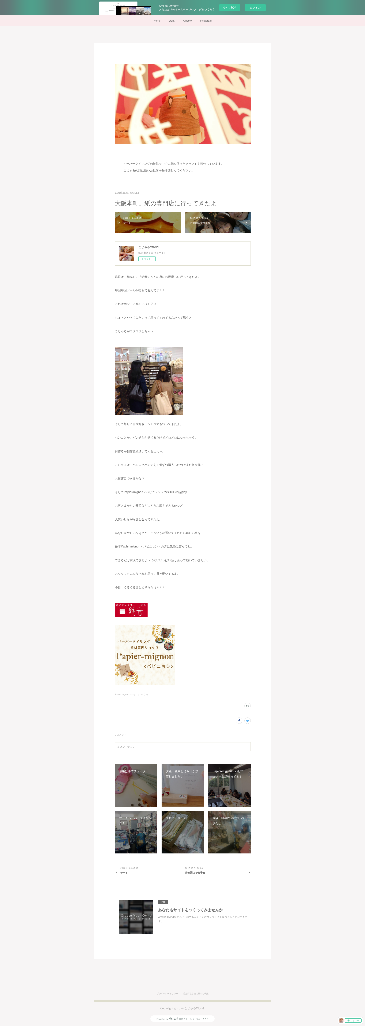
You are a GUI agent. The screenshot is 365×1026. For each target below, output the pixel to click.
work (171, 20)
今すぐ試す (230, 7)
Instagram (206, 20)
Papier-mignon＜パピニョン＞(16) (131, 694)
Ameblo (187, 20)
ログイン (255, 7)
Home (157, 20)
